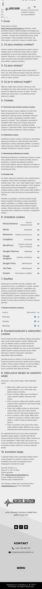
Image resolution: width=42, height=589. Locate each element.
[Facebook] (16, 527)
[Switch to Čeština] (35, 6)
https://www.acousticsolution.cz (13, 28)
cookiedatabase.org (8, 486)
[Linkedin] (26, 527)
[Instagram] (21, 527)
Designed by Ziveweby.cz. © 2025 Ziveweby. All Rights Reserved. (21, 586)
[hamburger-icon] (29, 8)
